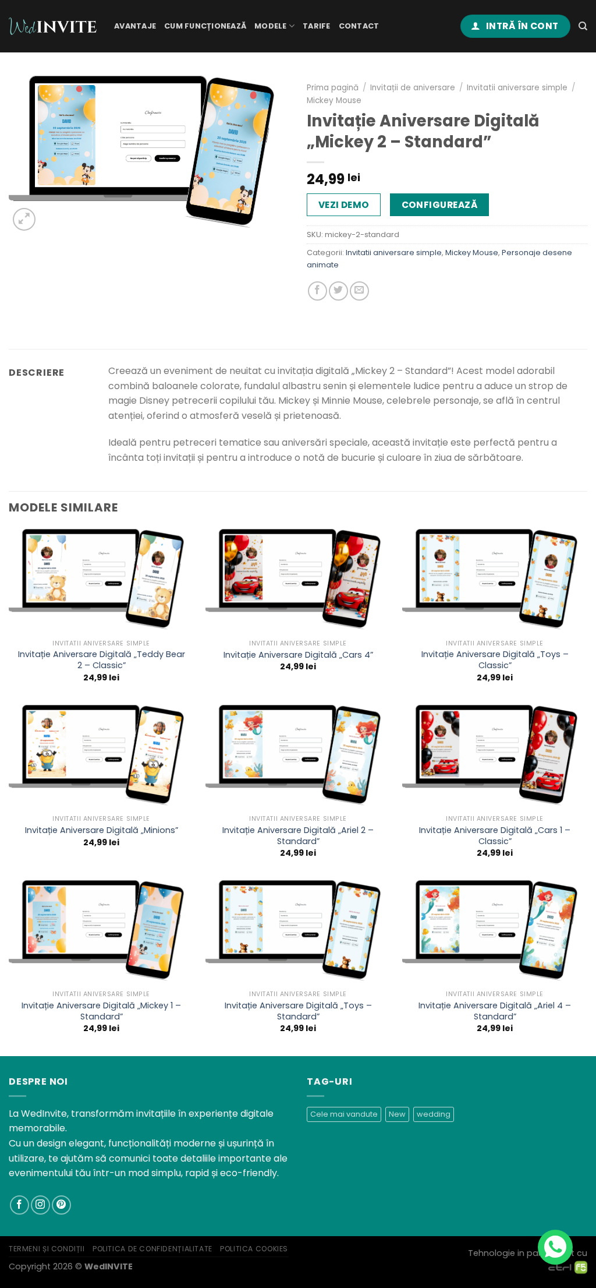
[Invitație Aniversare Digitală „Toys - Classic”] (494, 581)
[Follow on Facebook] (19, 1205)
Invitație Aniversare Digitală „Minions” (101, 830)
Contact (359, 26)
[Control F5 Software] (567, 1266)
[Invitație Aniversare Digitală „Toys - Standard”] (298, 932)
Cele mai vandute (344, 1114)
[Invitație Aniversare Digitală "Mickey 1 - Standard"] (101, 932)
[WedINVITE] (53, 26)
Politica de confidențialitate (152, 1249)
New (397, 1114)
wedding (433, 1114)
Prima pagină (333, 87)
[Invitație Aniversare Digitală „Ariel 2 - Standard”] (298, 757)
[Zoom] (24, 219)
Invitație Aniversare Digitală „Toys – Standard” (298, 1011)
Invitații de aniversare (412, 87)
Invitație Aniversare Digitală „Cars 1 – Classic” (494, 835)
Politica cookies (254, 1249)
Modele (270, 26)
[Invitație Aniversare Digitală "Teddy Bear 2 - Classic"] (101, 581)
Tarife (317, 26)
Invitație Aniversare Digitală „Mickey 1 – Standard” (101, 1011)
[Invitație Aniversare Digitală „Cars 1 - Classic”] (494, 757)
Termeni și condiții (47, 1249)
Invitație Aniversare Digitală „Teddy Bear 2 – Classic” (101, 660)
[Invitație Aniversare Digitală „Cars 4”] (298, 581)
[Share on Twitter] (338, 291)
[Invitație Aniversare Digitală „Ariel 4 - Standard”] (494, 932)
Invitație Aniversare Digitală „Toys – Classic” (495, 660)
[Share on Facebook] (317, 291)
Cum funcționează (205, 26)
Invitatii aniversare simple (517, 87)
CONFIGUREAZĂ (440, 205)
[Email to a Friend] (359, 291)
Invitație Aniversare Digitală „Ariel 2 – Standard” (298, 835)
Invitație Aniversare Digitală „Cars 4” (298, 655)
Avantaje (135, 26)
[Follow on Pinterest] (61, 1205)
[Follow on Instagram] (40, 1205)
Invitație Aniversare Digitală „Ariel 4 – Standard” (494, 1011)
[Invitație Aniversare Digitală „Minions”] (101, 757)
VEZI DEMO (344, 205)
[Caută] (583, 26)
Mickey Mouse (334, 100)
